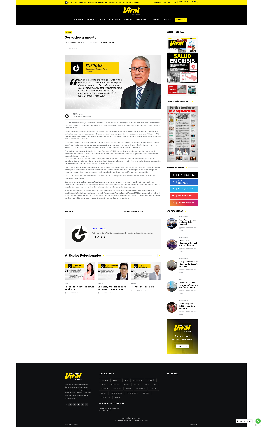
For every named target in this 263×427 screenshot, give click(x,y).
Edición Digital (142, 20)
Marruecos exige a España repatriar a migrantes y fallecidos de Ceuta (109, 2)
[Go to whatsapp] (258, 421)
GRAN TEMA (153, 388)
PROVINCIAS (104, 388)
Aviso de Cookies (141, 421)
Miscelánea (183, 217)
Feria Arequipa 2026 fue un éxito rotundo (187, 306)
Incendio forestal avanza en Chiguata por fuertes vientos (188, 285)
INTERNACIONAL (137, 380)
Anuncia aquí (182, 337)
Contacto (182, 346)
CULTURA (103, 384)
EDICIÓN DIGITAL (105, 397)
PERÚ (126, 380)
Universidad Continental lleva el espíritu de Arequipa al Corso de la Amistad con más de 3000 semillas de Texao (188, 243)
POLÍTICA (128, 388)
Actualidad (78, 20)
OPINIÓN (117, 397)
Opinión (155, 20)
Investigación (114, 20)
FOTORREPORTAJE (132, 393)
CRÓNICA (103, 393)
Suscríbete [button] (181, 20)
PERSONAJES (117, 388)
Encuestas (167, 20)
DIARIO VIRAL (76, 42)
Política (101, 20)
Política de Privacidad (123, 421)
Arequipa (90, 20)
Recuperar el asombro (109, 287)
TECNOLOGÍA (150, 380)
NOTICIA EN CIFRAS (116, 393)
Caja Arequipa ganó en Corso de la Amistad (188, 222)
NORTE (147, 384)
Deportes (128, 20)
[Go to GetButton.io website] (258, 425)
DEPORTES (146, 393)
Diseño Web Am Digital (71, 424)
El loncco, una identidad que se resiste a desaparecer (80, 288)
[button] (155, 256)
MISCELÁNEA (115, 384)
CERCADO (137, 384)
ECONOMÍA (116, 380)
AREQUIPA (126, 384)
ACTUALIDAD (104, 380)
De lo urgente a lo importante (140, 288)
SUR (155, 384)
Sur (180, 279)
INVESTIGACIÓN (140, 388)
